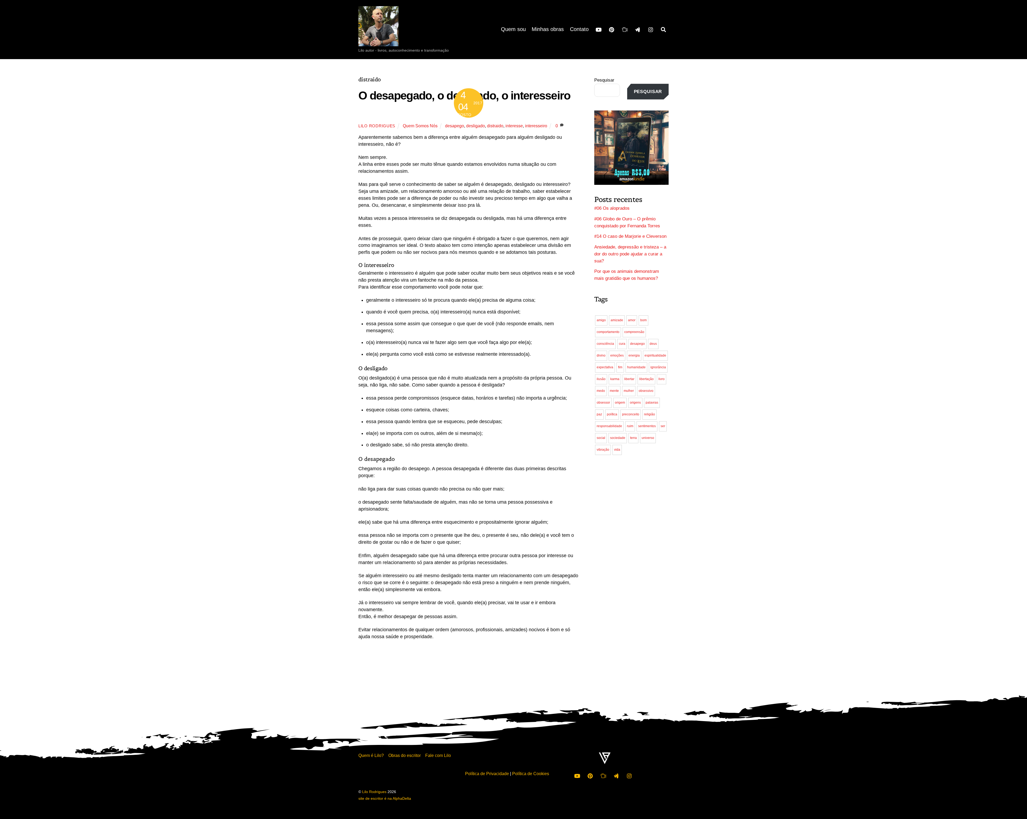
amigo (601, 320)
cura (622, 344)
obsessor (603, 402)
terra (633, 438)
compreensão (634, 332)
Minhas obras (548, 29)
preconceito (630, 414)
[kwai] (624, 29)
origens (635, 402)
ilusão (601, 379)
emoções (617, 355)
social (601, 438)
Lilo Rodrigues (376, 126)
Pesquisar (604, 80)
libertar (629, 379)
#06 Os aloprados (612, 208)
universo (648, 438)
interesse (514, 125)
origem (620, 402)
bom (643, 320)
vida (617, 449)
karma (614, 379)
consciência (605, 344)
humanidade (636, 367)
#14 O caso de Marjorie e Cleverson (630, 236)
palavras (652, 402)
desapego (454, 125)
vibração (603, 449)
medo (601, 391)
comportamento (608, 332)
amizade (617, 320)
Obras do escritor (404, 755)
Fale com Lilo (438, 755)
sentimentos (647, 426)
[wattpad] (638, 29)
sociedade (617, 438)
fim (620, 367)
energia (634, 355)
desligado (475, 125)
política (612, 414)
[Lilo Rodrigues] (378, 41)
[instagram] (651, 29)
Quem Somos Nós (420, 125)
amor (631, 320)
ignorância (658, 367)
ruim (630, 426)
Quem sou (513, 29)
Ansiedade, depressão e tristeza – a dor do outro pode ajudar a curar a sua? (630, 253)
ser (663, 426)
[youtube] (598, 29)
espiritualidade (655, 355)
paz (599, 414)
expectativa (605, 367)
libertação (646, 379)
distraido (495, 125)
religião (649, 414)
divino (601, 355)
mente (614, 391)
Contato (579, 29)
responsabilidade (609, 426)
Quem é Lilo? (371, 755)
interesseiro (536, 125)
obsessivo (646, 391)
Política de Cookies (530, 773)
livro (661, 379)
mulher (629, 391)
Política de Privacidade (487, 773)
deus (653, 344)
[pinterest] (611, 29)
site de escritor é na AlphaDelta (384, 799)
